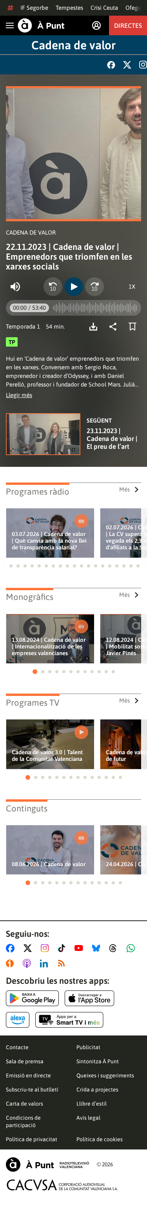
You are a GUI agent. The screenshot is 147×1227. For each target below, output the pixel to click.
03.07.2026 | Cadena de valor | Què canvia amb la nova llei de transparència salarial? (49, 541)
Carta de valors (24, 1104)
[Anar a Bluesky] (97, 948)
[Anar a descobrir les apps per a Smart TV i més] (69, 1020)
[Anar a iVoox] (11, 963)
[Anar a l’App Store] (89, 998)
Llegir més (19, 395)
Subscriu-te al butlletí (32, 1089)
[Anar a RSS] (63, 963)
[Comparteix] (115, 327)
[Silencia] (15, 286)
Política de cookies (99, 1139)
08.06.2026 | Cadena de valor (48, 864)
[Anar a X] (29, 948)
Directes (128, 25)
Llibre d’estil (91, 1104)
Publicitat (88, 1047)
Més (124, 489)
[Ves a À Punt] (41, 25)
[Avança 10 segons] (94, 286)
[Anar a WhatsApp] (132, 948)
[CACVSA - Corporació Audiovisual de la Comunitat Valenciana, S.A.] (62, 1185)
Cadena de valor (73, 45)
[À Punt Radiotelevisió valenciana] (47, 1164)
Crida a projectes (97, 1089)
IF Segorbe (34, 7)
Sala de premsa (25, 1061)
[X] (127, 65)
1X (132, 286)
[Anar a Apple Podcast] (28, 963)
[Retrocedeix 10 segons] (53, 286)
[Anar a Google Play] (32, 998)
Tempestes (69, 7)
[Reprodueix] (73, 286)
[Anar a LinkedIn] (45, 963)
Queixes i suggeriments (105, 1075)
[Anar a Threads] (115, 948)
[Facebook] (111, 65)
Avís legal (88, 1118)
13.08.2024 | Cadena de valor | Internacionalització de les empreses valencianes (48, 646)
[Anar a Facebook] (12, 948)
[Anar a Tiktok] (63, 948)
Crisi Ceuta (104, 7)
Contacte (17, 1047)
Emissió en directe (28, 1075)
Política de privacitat (31, 1139)
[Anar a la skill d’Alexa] (17, 1020)
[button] (3, 565)
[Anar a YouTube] (80, 948)
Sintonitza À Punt (97, 1061)
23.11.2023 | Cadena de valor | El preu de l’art (112, 438)
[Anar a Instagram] (46, 948)
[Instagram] (143, 65)
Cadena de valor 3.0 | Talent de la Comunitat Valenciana (47, 755)
